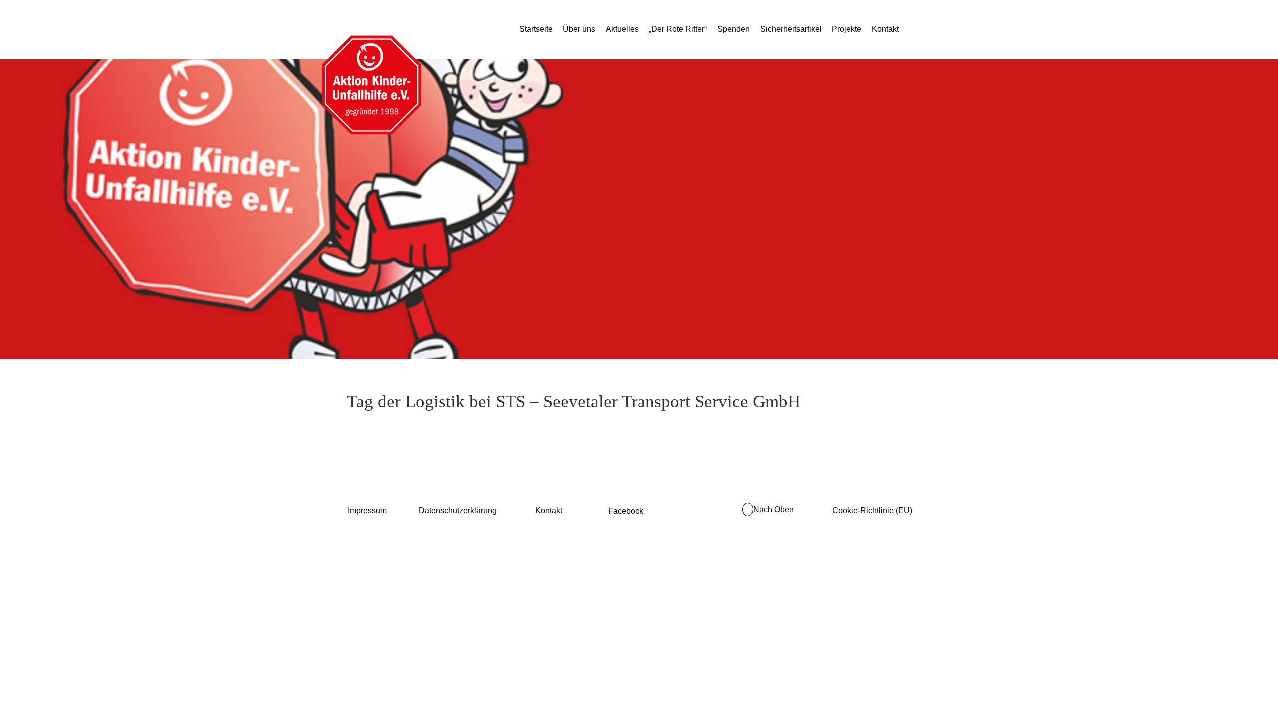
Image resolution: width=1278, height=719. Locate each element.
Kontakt (885, 29)
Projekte (846, 29)
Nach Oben (773, 509)
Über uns (579, 29)
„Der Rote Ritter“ (678, 29)
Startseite (536, 29)
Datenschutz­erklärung (458, 510)
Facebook (625, 511)
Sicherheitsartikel (791, 29)
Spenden (733, 29)
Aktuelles (622, 29)
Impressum (367, 510)
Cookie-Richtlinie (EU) (872, 510)
